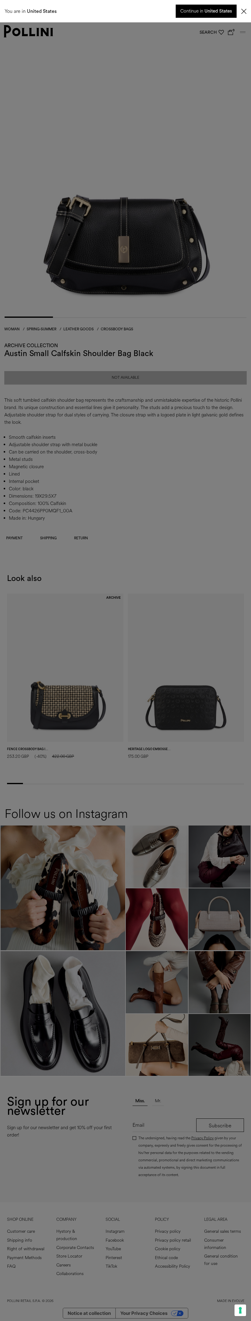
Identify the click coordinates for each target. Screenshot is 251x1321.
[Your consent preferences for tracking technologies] (240, 1310)
